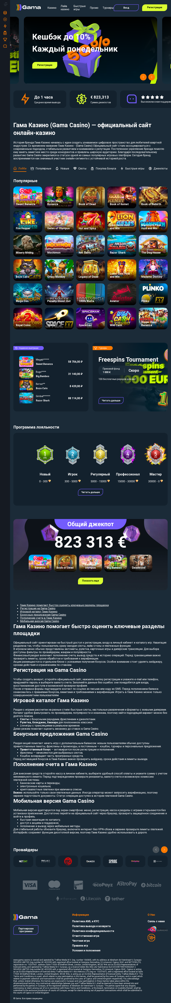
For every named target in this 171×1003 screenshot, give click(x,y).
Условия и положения (86, 950)
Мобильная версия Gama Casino (39, 621)
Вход (126, 7)
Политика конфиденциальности (93, 931)
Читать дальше (111, 400)
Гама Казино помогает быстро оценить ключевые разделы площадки (64, 605)
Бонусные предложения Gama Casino (43, 614)
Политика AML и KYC (85, 921)
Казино (51, 7)
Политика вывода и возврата (91, 926)
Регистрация (154, 7)
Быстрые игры (79, 8)
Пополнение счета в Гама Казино (41, 618)
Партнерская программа (26, 930)
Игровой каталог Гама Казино (38, 611)
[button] (143, 77)
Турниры (108, 7)
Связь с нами (156, 921)
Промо (94, 7)
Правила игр (80, 945)
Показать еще (90, 580)
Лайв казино (65, 8)
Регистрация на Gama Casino (37, 608)
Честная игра (81, 940)
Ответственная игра (85, 935)
